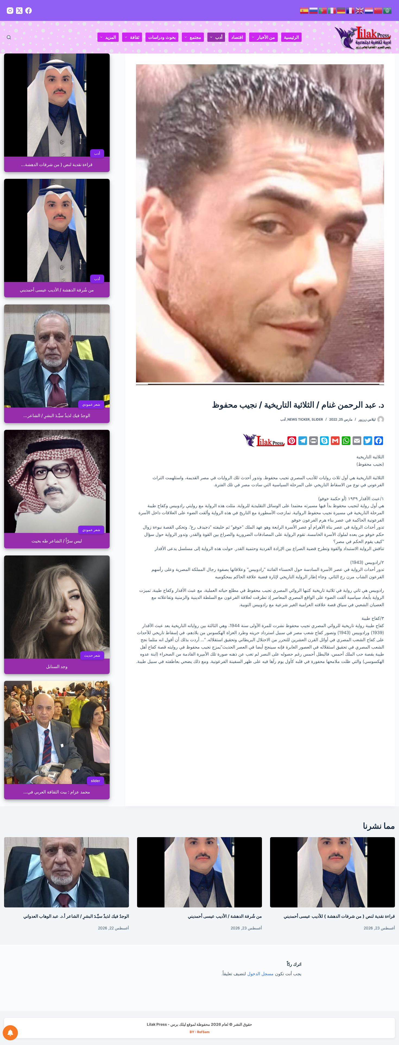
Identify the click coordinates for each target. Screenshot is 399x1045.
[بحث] (9, 37)
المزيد (110, 37)
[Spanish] (304, 10)
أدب (218, 37)
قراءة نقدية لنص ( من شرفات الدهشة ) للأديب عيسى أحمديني (339, 916)
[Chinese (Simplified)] (378, 10)
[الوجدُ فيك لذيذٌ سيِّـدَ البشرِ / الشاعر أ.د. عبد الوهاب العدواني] (66, 872)
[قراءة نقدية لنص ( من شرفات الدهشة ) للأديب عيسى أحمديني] (332, 872)
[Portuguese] (323, 10)
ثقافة (134, 37)
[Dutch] (369, 10)
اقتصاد (237, 37)
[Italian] (332, 10)
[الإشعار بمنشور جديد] (10, 1032)
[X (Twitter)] (19, 10)
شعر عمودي (91, 404)
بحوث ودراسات (162, 37)
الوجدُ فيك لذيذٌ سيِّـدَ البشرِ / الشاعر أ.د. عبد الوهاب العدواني (76, 916)
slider (317, 419)
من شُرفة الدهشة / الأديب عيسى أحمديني (225, 916)
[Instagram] (10, 10)
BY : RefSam (200, 1032)
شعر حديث (92, 655)
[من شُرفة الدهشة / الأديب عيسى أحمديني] (199, 872)
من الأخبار (266, 37)
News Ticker (298, 419)
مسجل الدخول (260, 973)
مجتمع (195, 37)
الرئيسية (291, 37)
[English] (360, 10)
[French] (350, 10)
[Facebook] (28, 10)
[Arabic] (387, 10)
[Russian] (313, 10)
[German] (341, 10)
